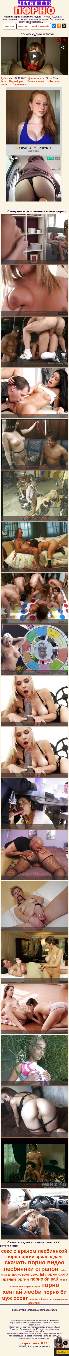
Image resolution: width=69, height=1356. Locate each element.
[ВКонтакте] (54, 26)
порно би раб (44, 1279)
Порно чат (23, 26)
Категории (9, 26)
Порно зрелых (35, 81)
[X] (64, 26)
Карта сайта (30, 1343)
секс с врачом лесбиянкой (34, 1251)
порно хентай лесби (31, 1288)
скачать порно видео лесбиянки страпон (34, 1265)
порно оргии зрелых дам (34, 1256)
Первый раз (16, 81)
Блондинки (19, 84)
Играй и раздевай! (40, 26)
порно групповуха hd (28, 1274)
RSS (44, 1343)
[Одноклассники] (59, 26)
